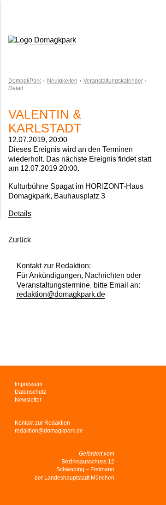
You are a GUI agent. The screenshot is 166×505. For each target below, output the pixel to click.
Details (19, 213)
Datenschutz (30, 392)
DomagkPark (24, 81)
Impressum (28, 384)
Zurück (19, 240)
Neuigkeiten (62, 81)
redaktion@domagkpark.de (61, 294)
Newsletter (28, 400)
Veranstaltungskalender (113, 81)
